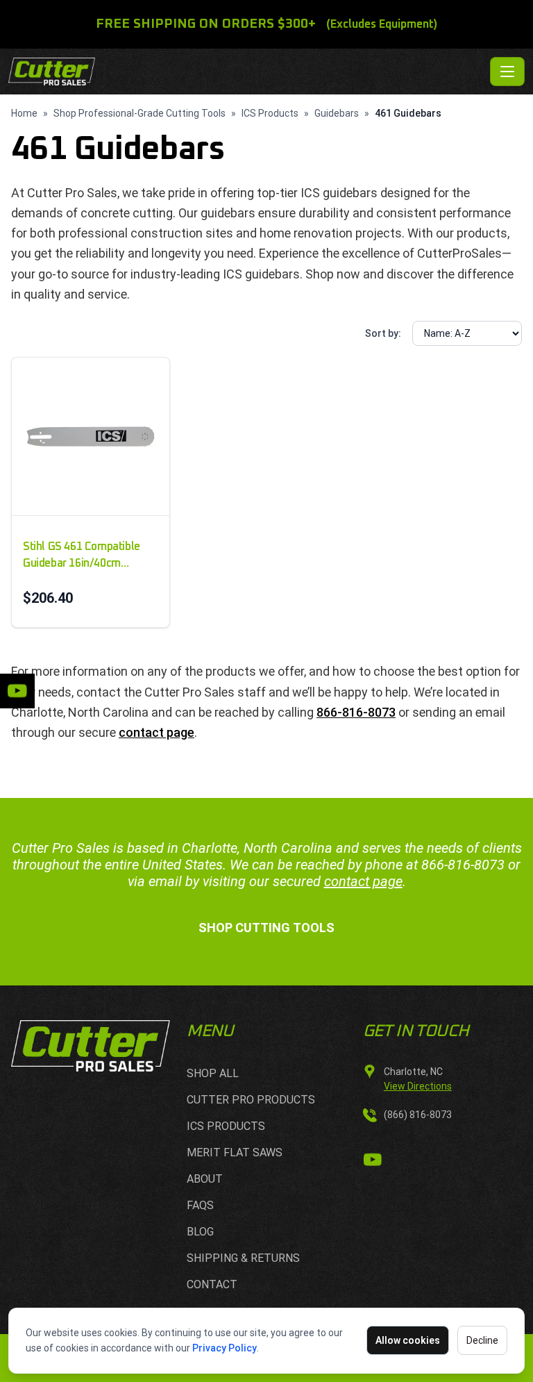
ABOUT (205, 1178)
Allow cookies (407, 1340)
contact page (156, 732)
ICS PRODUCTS (226, 1126)
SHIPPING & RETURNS (243, 1258)
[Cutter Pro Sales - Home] (246, 71)
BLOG (200, 1231)
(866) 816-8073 (418, 1114)
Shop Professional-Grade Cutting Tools (139, 113)
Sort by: (383, 333)
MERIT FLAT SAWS (234, 1152)
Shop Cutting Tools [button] (266, 927)
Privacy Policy (224, 1348)
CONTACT (212, 1284)
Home (24, 113)
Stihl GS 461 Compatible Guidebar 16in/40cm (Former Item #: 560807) (81, 556)
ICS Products (270, 113)
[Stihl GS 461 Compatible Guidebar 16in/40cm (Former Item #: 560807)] (90, 436)
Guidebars (336, 113)
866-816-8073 (356, 712)
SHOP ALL (213, 1073)
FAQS (200, 1205)
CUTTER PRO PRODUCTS (251, 1099)
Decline (482, 1340)
